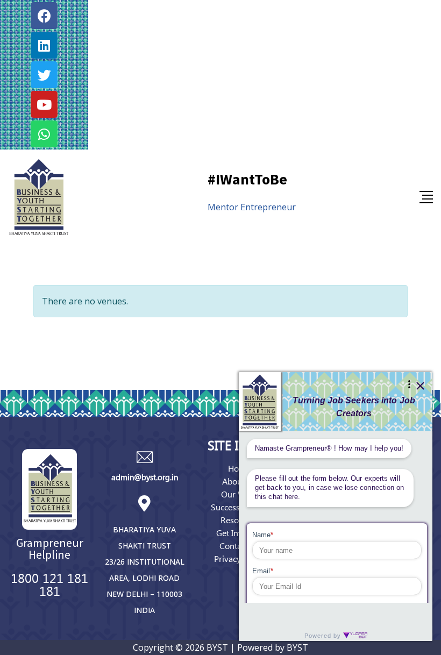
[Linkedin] (44, 45)
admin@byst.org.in (144, 477)
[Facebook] (44, 15)
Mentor (223, 207)
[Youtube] (44, 104)
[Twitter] (44, 74)
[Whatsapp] (44, 133)
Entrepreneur (268, 207)
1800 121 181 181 (49, 584)
